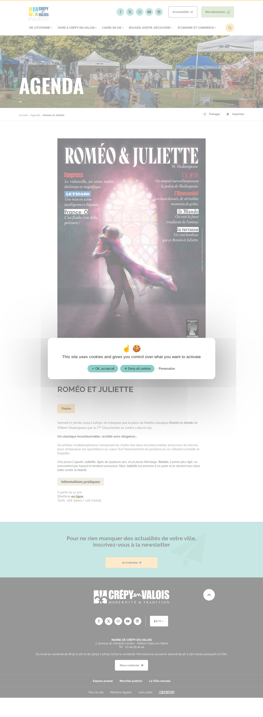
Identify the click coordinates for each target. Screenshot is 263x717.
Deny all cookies (139, 368)
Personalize (167, 368)
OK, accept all (104, 368)
